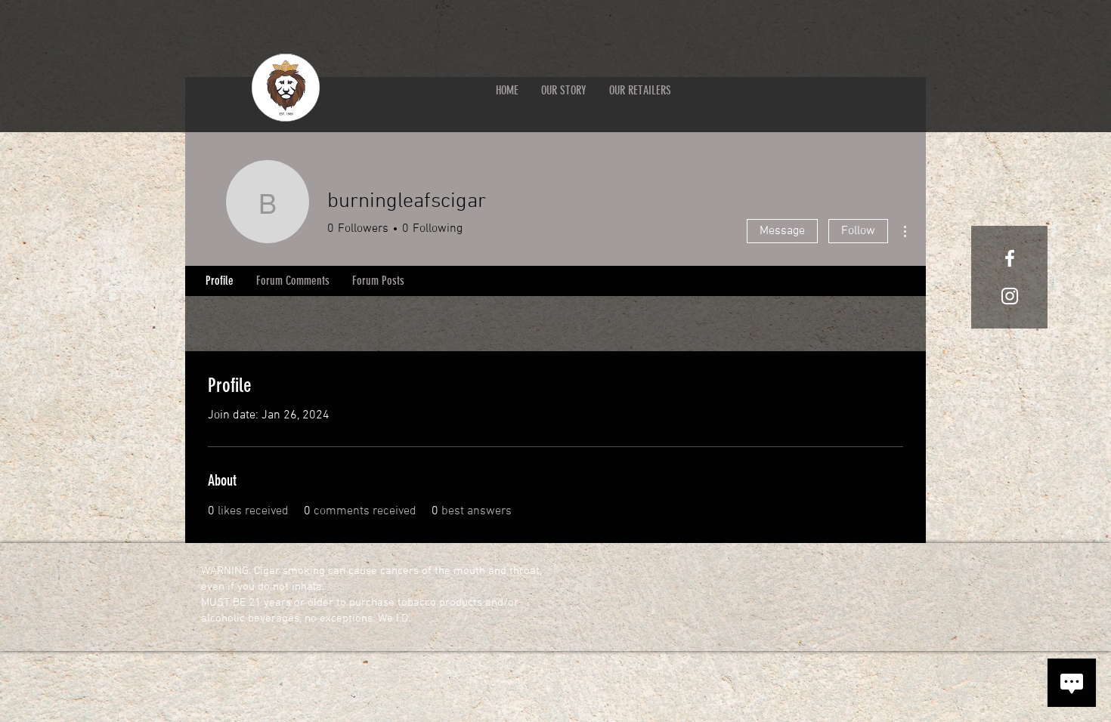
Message (782, 231)
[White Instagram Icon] (1009, 296)
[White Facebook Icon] (1009, 258)
